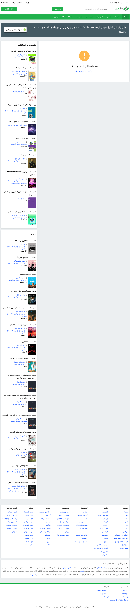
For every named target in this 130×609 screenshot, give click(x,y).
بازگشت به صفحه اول (84, 71)
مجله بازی (29, 519)
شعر (126, 519)
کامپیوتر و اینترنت (81, 542)
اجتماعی (105, 532)
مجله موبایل (29, 515)
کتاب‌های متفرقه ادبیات (19, 421)
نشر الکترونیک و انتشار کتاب (117, 3)
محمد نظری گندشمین (17, 71)
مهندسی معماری (63, 519)
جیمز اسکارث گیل (19, 261)
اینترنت (84, 512)
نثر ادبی (125, 532)
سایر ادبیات (124, 548)
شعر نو (125, 522)
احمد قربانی (21, 142)
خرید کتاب (105, 597)
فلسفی (105, 538)
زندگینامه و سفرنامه (121, 535)
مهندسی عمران (63, 515)
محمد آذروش (20, 382)
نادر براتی (22, 244)
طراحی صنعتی (64, 512)
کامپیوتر (99, 17)
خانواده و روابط (45, 519)
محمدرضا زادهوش (19, 362)
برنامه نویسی (83, 522)
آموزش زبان (124, 545)
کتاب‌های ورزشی (21, 198)
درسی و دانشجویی (101, 545)
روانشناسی (104, 528)
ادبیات (117, 17)
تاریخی (105, 522)
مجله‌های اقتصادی (21, 57)
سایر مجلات (29, 545)
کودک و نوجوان (45, 532)
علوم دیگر (104, 555)
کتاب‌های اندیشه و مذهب (18, 280)
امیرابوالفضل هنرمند (18, 486)
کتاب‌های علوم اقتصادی (19, 144)
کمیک (126, 528)
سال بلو (22, 108)
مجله (70, 17)
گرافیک (84, 538)
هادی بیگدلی (20, 278)
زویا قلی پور (21, 345)
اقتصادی (105, 512)
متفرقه (48, 545)
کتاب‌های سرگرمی (15, 491)
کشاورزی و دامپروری (101, 548)
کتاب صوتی (59, 17)
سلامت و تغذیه (45, 528)
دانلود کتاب (101, 568)
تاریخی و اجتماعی (11, 522)
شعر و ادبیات (12, 512)
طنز (127, 525)
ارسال (34, 575)
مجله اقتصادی (28, 525)
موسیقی (47, 535)
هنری (49, 542)
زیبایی (48, 522)
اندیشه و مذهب (102, 515)
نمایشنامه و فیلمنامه (121, 538)
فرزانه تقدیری (20, 311)
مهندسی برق (64, 522)
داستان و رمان (12, 515)
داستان (125, 512)
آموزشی (14, 532)
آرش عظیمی (20, 179)
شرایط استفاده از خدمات (119, 600)
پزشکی (105, 519)
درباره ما (125, 593)
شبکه (85, 532)
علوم (109, 17)
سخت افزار (83, 528)
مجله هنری (29, 542)
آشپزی (48, 515)
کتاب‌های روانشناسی (20, 74)
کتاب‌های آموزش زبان (19, 91)
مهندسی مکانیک (63, 525)
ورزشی (48, 538)
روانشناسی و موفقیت (9, 519)
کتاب (82, 571)
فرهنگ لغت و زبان (121, 542)
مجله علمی (29, 535)
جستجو (58, 9)
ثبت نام (20, 3)
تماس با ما (4, 3)
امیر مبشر (21, 452)
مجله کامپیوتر (28, 512)
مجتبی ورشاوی (20, 159)
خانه (125, 17)
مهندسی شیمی (63, 528)
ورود (27, 3)
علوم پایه (104, 551)
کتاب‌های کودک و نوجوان (18, 183)
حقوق (106, 542)
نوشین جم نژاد (20, 328)
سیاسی (105, 535)
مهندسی (89, 17)
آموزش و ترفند (82, 515)
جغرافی (105, 525)
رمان (126, 515)
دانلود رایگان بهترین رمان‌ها (17, 125)
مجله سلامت (28, 538)
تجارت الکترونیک (81, 525)
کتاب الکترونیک (103, 590)
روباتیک (66, 532)
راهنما (13, 3)
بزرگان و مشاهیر (45, 512)
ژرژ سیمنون (21, 295)
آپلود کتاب (9, 9)
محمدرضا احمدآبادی (18, 215)
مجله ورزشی (28, 528)
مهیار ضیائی (21, 55)
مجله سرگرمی (28, 522)
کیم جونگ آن (20, 436)
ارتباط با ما (124, 590)
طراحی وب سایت (81, 535)
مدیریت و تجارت (11, 525)
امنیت (85, 519)
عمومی (79, 17)
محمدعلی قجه (20, 469)
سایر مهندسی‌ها (63, 535)
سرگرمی (48, 525)
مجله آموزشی (28, 532)
